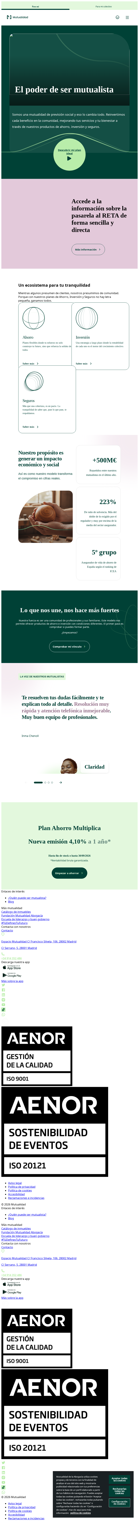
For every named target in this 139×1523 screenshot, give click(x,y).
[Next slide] (60, 782)
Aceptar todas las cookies (119, 1479)
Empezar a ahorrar (67, 873)
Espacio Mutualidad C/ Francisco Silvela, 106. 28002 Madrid (38, 941)
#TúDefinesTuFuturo (14, 923)
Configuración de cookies (120, 1502)
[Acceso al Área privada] (117, 17)
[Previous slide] (26, 782)
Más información (86, 249)
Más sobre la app (12, 981)
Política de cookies (20, 1190)
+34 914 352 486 (11, 958)
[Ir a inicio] (59, 17)
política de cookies (80, 1513)
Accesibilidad (16, 1194)
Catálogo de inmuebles (16, 912)
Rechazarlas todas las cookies (119, 1491)
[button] (38, 782)
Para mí (35, 6)
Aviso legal (15, 1183)
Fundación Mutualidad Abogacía (22, 915)
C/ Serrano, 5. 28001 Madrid (19, 948)
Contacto (7, 930)
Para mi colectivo (104, 6)
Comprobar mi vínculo (67, 646)
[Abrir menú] (127, 17)
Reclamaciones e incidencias (26, 1198)
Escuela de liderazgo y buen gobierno (25, 919)
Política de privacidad (21, 1187)
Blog (11, 901)
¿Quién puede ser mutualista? (27, 898)
